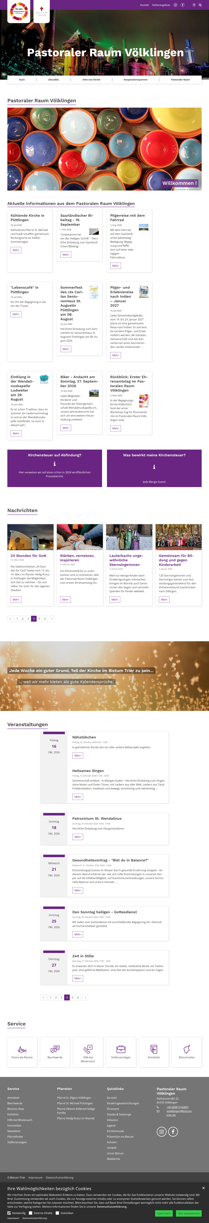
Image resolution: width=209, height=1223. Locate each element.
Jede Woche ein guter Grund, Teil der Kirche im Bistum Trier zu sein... (81, 670)
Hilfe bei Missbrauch (88, 1059)
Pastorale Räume (22, 1057)
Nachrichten (22, 510)
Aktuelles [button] (53, 79)
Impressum (13, 1218)
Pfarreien (64, 1089)
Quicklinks (115, 1089)
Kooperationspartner (135, 79)
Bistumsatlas (187, 1057)
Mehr (16, 250)
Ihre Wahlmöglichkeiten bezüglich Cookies (49, 1188)
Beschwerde (55, 1057)
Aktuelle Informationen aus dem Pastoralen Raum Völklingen (71, 203)
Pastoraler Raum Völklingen (41, 100)
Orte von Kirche (91, 79)
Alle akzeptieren (189, 1213)
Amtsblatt (154, 1057)
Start (22, 79)
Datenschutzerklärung (112, 1206)
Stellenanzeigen (121, 1057)
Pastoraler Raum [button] (180, 79)
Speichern (164, 1213)
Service (16, 1024)
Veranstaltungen (27, 724)
